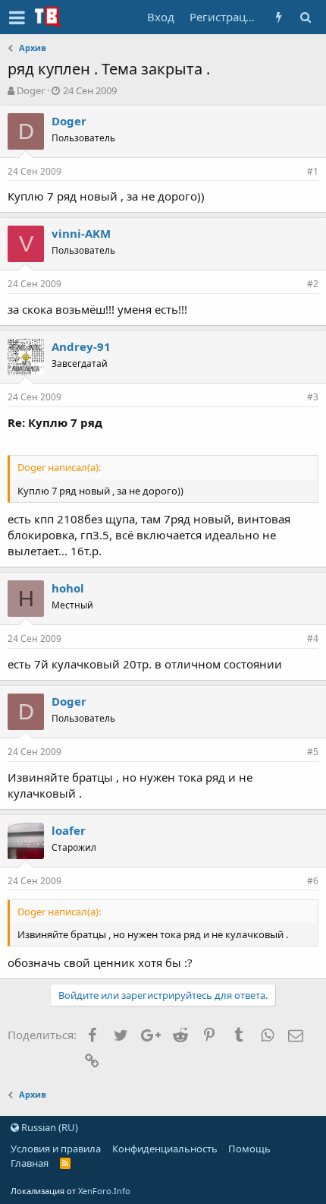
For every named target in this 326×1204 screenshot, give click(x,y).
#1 (312, 171)
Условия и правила (56, 1148)
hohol (68, 588)
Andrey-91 (81, 346)
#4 (312, 638)
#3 (312, 396)
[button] (17, 17)
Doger (31, 90)
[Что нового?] (278, 17)
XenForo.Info (104, 1190)
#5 (312, 751)
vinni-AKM (81, 233)
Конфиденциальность (165, 1148)
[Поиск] (305, 17)
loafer (69, 830)
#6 (312, 880)
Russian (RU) (48, 1127)
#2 (312, 283)
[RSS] (65, 1163)
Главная (30, 1163)
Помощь (249, 1148)
